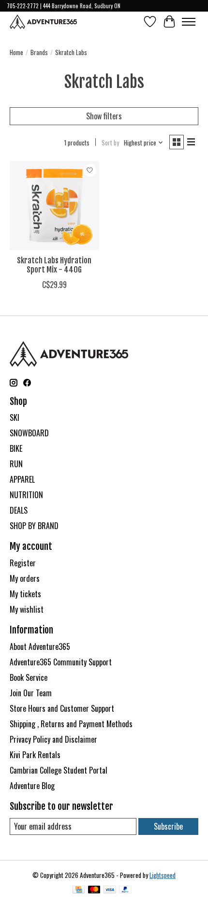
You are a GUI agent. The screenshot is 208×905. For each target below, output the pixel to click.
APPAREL (22, 479)
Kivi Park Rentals (35, 755)
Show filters (104, 116)
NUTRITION (26, 495)
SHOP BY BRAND (34, 526)
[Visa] (110, 890)
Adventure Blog (32, 785)
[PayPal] (125, 890)
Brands (39, 52)
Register (23, 563)
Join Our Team (31, 693)
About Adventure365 (40, 646)
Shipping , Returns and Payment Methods (71, 724)
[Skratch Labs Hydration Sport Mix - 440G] (54, 205)
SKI (14, 417)
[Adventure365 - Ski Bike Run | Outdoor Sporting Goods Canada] (43, 21)
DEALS (19, 510)
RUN (16, 464)
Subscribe (168, 826)
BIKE (16, 448)
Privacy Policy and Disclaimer (53, 739)
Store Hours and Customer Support (62, 708)
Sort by (110, 142)
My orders (25, 578)
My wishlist (27, 609)
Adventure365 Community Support (61, 662)
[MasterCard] (94, 890)
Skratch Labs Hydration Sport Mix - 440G (54, 265)
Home (16, 52)
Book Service (28, 677)
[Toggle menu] (188, 21)
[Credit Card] (79, 890)
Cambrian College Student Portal (58, 770)
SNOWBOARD (29, 433)
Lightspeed (162, 875)
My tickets (25, 594)
